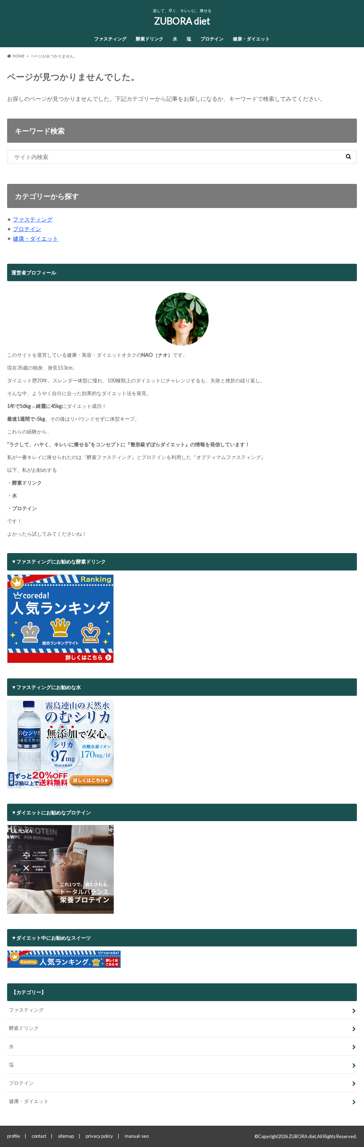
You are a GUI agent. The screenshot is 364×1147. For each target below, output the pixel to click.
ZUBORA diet (182, 21)
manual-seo (137, 1136)
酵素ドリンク (150, 39)
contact (39, 1136)
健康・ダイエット (251, 39)
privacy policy (99, 1136)
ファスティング (110, 39)
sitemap (66, 1136)
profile (13, 1136)
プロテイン (212, 39)
